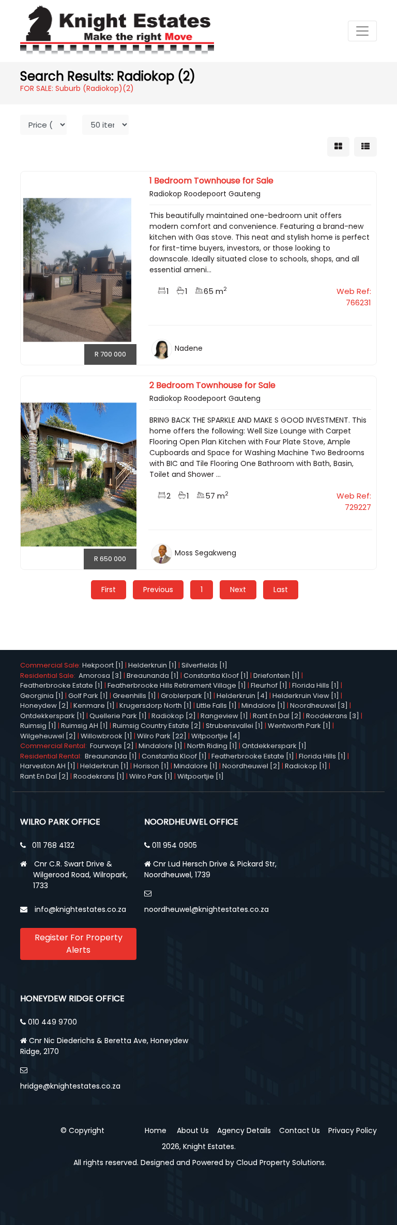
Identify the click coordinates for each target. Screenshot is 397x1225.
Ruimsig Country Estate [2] (157, 726)
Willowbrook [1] (106, 736)
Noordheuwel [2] (251, 766)
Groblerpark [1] (186, 696)
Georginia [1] (42, 696)
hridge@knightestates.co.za (70, 1086)
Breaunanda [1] (153, 675)
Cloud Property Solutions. (281, 1162)
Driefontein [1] (276, 675)
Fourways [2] (112, 746)
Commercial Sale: (51, 665)
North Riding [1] (212, 746)
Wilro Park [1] (151, 776)
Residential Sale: (49, 675)
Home (155, 1130)
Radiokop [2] (173, 716)
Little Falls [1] (216, 705)
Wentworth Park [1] (299, 726)
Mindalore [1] (263, 705)
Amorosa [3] (100, 675)
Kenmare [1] (94, 705)
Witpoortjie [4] (215, 736)
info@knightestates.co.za (80, 909)
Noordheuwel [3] (319, 705)
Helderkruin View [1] (305, 696)
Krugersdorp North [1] (155, 705)
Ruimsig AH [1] (84, 726)
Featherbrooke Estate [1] (61, 685)
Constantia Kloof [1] (216, 675)
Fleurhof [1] (269, 685)
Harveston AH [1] (47, 766)
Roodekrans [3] (332, 716)
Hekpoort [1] (103, 665)
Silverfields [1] (204, 665)
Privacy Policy (352, 1130)
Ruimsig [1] (38, 726)
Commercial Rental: (55, 746)
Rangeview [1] (224, 716)
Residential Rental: (52, 756)
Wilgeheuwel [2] (48, 736)
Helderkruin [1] (152, 665)
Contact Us (299, 1130)
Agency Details (244, 1130)
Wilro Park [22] (162, 736)
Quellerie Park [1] (118, 716)
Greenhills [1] (134, 696)
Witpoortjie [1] (200, 776)
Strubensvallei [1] (234, 726)
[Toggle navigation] (362, 31)
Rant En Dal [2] (277, 716)
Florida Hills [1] (315, 685)
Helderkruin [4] (242, 696)
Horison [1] (151, 766)
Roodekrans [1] (99, 776)
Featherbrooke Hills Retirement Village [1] (177, 685)
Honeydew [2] (44, 705)
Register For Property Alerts (79, 944)
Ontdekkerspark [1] (52, 716)
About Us (193, 1130)
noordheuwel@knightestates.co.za (206, 909)
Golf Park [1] (88, 696)
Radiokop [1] (306, 766)
